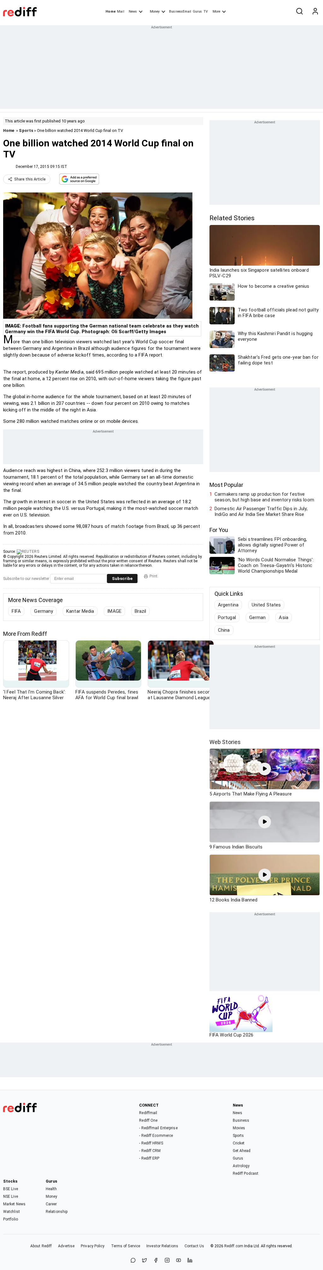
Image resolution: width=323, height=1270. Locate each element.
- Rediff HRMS (151, 1143)
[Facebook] (155, 1261)
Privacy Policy (92, 1246)
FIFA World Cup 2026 (231, 1035)
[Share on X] (144, 1261)
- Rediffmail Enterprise (158, 1128)
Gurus (197, 11)
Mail (120, 11)
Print (153, 576)
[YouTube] (178, 1261)
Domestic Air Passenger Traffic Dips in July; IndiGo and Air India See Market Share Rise (261, 511)
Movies (239, 1128)
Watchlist (11, 1211)
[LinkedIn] (189, 1261)
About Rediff (41, 1246)
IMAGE (114, 611)
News (133, 11)
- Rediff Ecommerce (156, 1135)
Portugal (227, 617)
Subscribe (122, 578)
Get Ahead (242, 1151)
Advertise (66, 1246)
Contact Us (194, 1246)
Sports (26, 130)
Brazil (140, 611)
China (224, 630)
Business (241, 1120)
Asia (283, 617)
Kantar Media (80, 611)
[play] (264, 769)
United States (266, 605)
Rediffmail (148, 1113)
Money (155, 11)
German (257, 617)
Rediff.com (233, 1246)
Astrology (241, 1166)
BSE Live (10, 1189)
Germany (43, 611)
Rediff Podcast (245, 1173)
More (216, 11)
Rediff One (148, 1120)
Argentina (228, 605)
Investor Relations (162, 1246)
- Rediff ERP (149, 1158)
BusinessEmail (180, 11)
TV (205, 11)
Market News (14, 1204)
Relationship (57, 1211)
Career (51, 1204)
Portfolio (10, 1219)
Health (51, 1189)
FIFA (16, 611)
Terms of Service (125, 1246)
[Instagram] (167, 1261)
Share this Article (30, 179)
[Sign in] (315, 12)
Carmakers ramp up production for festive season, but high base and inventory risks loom (264, 497)
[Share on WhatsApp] (133, 1261)
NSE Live (10, 1196)
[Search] (299, 12)
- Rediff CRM (150, 1151)
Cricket (239, 1143)
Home (110, 11)
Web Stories (225, 742)
